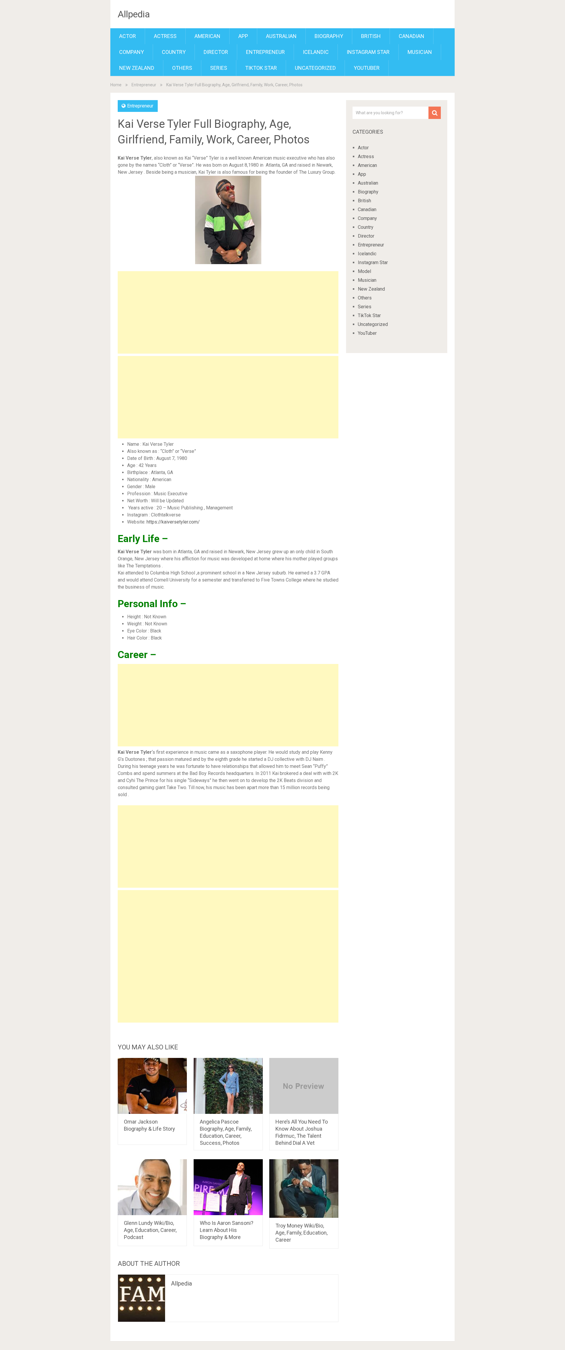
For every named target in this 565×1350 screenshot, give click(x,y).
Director (216, 52)
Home (116, 84)
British (371, 36)
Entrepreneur (265, 52)
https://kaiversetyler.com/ (173, 522)
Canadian (411, 36)
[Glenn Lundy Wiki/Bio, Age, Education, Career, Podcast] (152, 1187)
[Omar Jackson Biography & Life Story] (152, 1086)
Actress (165, 36)
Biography (329, 36)
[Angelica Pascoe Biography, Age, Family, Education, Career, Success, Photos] (228, 1086)
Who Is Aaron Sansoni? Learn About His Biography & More (226, 1230)
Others (182, 68)
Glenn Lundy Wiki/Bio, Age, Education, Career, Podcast (150, 1230)
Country (174, 52)
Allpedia (134, 14)
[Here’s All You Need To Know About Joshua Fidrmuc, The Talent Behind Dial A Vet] (303, 1086)
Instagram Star (368, 52)
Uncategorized (315, 68)
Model (364, 271)
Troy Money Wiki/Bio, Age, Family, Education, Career (301, 1233)
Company (131, 52)
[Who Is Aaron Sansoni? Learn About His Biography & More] (228, 1187)
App (243, 36)
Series (218, 68)
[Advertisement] (228, 312)
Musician (420, 52)
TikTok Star (261, 68)
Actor (127, 36)
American (207, 36)
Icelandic (316, 52)
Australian (281, 36)
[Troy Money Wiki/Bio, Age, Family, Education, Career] (303, 1188)
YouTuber (367, 68)
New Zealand (136, 68)
